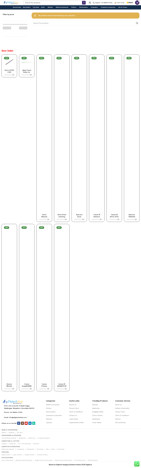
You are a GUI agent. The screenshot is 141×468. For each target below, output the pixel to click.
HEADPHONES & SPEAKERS (11, 435)
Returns (118, 419)
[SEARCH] (84, 2)
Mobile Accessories (52, 404)
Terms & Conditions (76, 412)
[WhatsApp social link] (33, 423)
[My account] (90, 3)
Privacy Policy (74, 408)
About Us (118, 404)
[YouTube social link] (26, 423)
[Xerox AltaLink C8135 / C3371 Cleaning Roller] (44, 134)
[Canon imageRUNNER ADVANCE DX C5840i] (27, 304)
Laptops (49, 422)
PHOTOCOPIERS (7, 457)
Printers (48, 408)
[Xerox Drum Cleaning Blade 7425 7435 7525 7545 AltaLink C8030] (62, 134)
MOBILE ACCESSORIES (10, 430)
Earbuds (95, 404)
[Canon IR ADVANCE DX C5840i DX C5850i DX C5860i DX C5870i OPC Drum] (62, 304)
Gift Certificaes (120, 422)
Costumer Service (122, 401)
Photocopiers (50, 412)
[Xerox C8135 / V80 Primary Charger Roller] (9, 62)
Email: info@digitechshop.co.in (15, 417)
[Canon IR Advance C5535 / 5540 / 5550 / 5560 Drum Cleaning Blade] (97, 134)
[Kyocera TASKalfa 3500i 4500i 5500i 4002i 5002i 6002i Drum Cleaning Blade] (132, 134)
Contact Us (73, 415)
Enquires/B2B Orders (76, 422)
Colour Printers (97, 415)
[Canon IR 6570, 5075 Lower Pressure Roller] (114, 134)
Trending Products (100, 401)
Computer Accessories (54, 415)
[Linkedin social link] (30, 423)
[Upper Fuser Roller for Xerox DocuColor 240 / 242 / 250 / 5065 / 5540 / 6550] (27, 62)
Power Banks (96, 422)
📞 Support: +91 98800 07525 (102, 2)
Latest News (73, 419)
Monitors (49, 419)
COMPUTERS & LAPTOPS (10, 441)
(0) (13, 75)
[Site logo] (11, 2)
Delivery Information (122, 408)
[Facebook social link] (18, 423)
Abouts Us (72, 404)
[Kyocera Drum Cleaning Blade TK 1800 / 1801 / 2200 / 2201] (79, 134)
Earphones (96, 408)
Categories (50, 401)
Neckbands (96, 419)
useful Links (74, 401)
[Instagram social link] (22, 423)
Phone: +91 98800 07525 (13, 412)
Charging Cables (97, 412)
